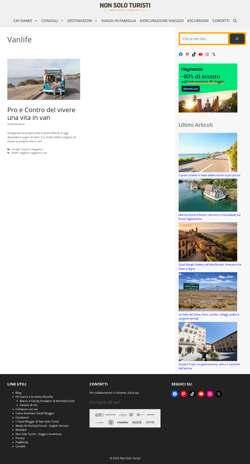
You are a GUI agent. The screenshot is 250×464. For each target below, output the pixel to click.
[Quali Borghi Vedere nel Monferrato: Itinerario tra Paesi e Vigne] (208, 242)
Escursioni (198, 20)
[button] (235, 21)
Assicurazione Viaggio (162, 20)
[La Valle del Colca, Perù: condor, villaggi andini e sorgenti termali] (208, 292)
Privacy (20, 438)
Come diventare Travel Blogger (35, 413)
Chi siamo (22, 20)
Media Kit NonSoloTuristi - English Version (42, 425)
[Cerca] (237, 39)
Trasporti (25, 149)
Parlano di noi (28, 405)
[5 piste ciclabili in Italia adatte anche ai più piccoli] (208, 153)
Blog (18, 392)
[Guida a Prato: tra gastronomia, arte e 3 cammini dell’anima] (208, 342)
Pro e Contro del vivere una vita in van (41, 113)
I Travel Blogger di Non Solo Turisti (37, 421)
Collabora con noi (27, 409)
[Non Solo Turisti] (125, 7)
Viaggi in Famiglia (118, 20)
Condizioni (22, 417)
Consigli (49, 20)
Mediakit (21, 430)
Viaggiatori (37, 149)
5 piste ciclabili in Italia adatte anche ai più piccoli (209, 175)
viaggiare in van (38, 152)
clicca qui (133, 392)
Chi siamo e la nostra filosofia (34, 396)
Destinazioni (79, 20)
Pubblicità (22, 442)
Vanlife (14, 152)
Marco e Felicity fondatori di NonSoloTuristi (47, 401)
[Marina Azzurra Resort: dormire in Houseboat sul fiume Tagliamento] (208, 196)
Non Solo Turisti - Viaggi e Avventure (38, 434)
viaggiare (24, 152)
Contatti (221, 20)
